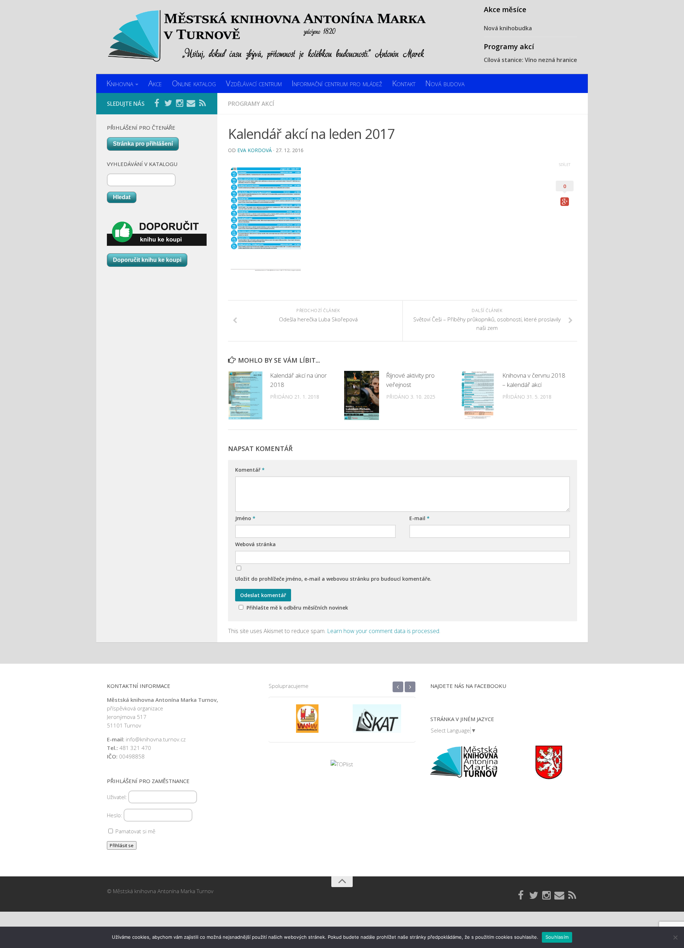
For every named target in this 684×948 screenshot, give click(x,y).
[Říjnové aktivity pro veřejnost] (361, 395)
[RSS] (202, 103)
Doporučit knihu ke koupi (147, 260)
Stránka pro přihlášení (143, 144)
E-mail (419, 518)
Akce (155, 83)
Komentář (250, 469)
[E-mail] (191, 103)
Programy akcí (251, 104)
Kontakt (403, 83)
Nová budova (445, 83)
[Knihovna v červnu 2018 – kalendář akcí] (478, 395)
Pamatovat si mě (134, 831)
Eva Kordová (254, 150)
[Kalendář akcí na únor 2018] (245, 395)
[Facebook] (156, 103)
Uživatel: (117, 797)
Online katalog (194, 83)
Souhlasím (557, 937)
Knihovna (120, 83)
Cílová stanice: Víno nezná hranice (530, 60)
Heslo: (115, 815)
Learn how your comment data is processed (383, 631)
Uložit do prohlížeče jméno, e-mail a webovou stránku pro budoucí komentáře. (333, 578)
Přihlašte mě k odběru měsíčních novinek (297, 607)
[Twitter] (168, 103)
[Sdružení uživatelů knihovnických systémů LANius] (377, 723)
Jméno (245, 518)
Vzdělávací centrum (254, 83)
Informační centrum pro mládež (337, 83)
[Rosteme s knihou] (307, 723)
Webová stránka (255, 544)
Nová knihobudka (508, 28)
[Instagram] (179, 103)
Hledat (121, 197)
